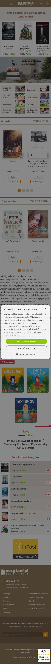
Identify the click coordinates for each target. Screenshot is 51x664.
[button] (25, 354)
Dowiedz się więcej (11, 335)
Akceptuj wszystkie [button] (26, 341)
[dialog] (25, 332)
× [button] (45, 308)
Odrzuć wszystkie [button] (26, 348)
